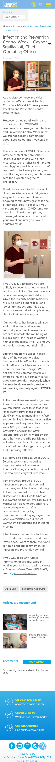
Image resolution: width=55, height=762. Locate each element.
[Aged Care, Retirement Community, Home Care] (10, 4)
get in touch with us (24, 573)
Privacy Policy (27, 754)
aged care (10, 589)
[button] (40, 4)
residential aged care (33, 589)
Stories (16, 26)
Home (6, 26)
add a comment (37, 662)
